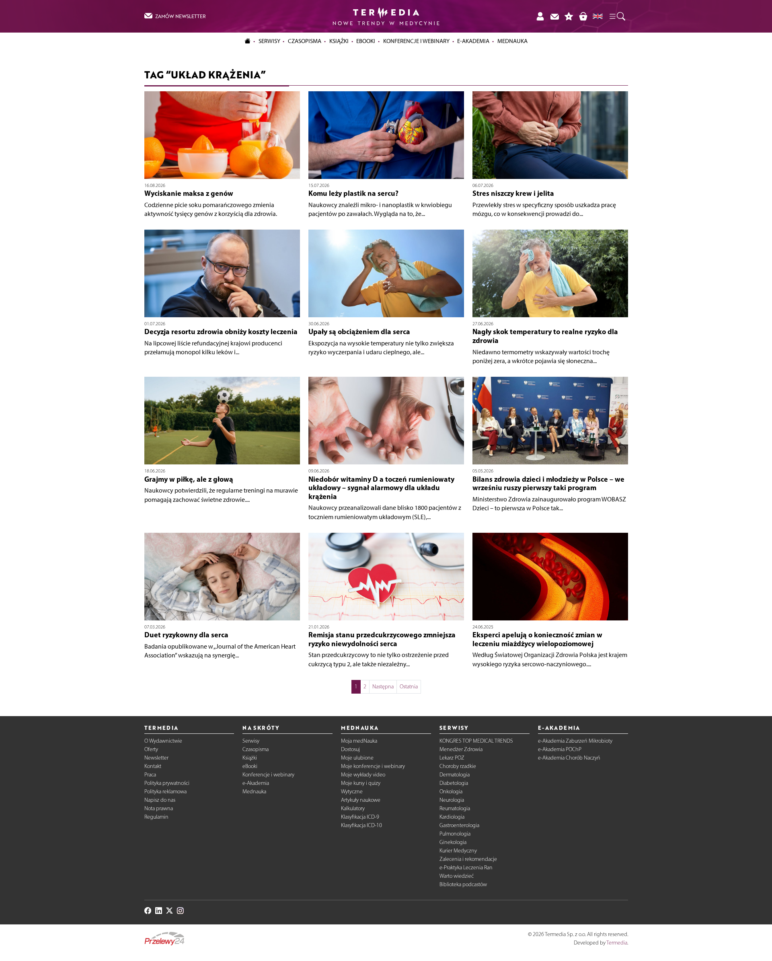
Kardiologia (451, 816)
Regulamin (156, 816)
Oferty (151, 749)
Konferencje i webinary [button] (416, 41)
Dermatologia (454, 774)
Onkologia (450, 791)
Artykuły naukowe (360, 800)
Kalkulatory (353, 808)
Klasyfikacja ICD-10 (361, 825)
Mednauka (254, 791)
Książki (339, 41)
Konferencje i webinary (268, 774)
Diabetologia (453, 783)
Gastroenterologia (459, 825)
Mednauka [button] (512, 41)
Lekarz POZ (451, 757)
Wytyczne (352, 791)
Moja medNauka (359, 740)
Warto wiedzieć (456, 876)
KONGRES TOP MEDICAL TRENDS (476, 740)
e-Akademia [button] (473, 41)
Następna (383, 686)
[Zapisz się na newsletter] (554, 16)
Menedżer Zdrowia (460, 749)
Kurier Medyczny (458, 850)
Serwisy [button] (269, 41)
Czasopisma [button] (304, 41)
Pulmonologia (454, 833)
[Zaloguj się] (540, 16)
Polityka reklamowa (165, 791)
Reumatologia (454, 808)
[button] (617, 16)
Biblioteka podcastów (463, 884)
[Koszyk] (583, 16)
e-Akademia (255, 783)
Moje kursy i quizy (360, 783)
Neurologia (451, 800)
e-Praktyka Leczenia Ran (466, 867)
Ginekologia (452, 842)
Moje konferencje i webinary (373, 766)
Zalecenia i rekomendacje (468, 859)
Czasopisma (255, 749)
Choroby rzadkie (457, 766)
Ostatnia (409, 686)
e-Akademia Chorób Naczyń (569, 757)
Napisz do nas (159, 800)
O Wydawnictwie (163, 740)
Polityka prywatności (166, 783)
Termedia (616, 942)
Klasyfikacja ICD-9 (360, 816)
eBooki (365, 41)
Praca (150, 774)
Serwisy (250, 740)
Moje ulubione (357, 757)
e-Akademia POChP (559, 749)
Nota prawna (158, 808)
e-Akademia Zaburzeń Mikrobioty (575, 740)
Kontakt (152, 766)
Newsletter (156, 757)
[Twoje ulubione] (569, 16)
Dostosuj (350, 749)
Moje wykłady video (363, 774)
